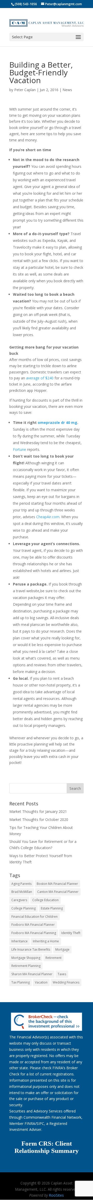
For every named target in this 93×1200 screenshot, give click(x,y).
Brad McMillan (21, 892)
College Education (45, 900)
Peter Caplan (25, 89)
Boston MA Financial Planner (57, 883)
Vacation (41, 982)
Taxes (62, 974)
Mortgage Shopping (25, 958)
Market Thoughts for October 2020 (38, 819)
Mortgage (62, 949)
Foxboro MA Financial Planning (33, 933)
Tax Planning (20, 982)
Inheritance (19, 941)
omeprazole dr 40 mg (57, 422)
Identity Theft (70, 933)
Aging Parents (21, 883)
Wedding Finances (66, 982)
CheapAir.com (47, 516)
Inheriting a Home (46, 941)
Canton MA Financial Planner (58, 892)
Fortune (19, 449)
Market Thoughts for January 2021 (38, 811)
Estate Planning (52, 908)
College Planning (23, 908)
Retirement (53, 958)
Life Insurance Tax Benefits (30, 949)
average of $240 (39, 377)
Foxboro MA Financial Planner (33, 924)
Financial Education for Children (34, 916)
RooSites (56, 1195)
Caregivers (19, 900)
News (67, 89)
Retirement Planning (26, 966)
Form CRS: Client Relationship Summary (46, 1147)
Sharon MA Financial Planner (31, 974)
